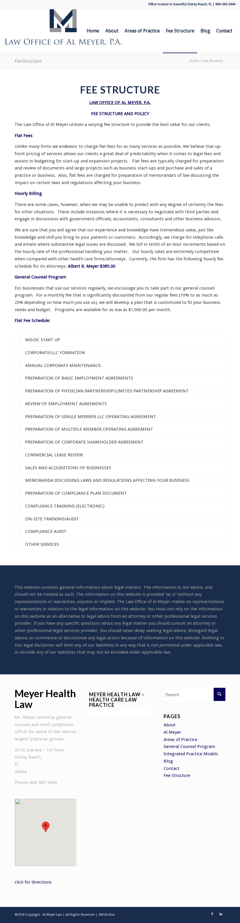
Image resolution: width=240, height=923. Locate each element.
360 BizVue (106, 915)
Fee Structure (28, 60)
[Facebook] (212, 914)
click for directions (33, 882)
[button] (46, 827)
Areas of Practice (180, 739)
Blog (168, 761)
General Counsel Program (189, 746)
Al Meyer (172, 732)
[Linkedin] (221, 914)
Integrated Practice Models (191, 753)
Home (194, 61)
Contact (171, 768)
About (170, 725)
